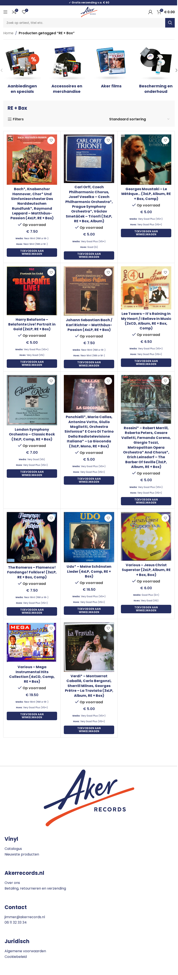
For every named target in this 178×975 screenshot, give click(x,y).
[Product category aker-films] (111, 67)
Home (8, 33)
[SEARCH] (170, 23)
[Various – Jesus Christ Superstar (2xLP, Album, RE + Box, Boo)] (146, 536)
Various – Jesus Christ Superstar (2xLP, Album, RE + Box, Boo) (146, 570)
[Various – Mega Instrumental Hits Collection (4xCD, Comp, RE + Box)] (32, 642)
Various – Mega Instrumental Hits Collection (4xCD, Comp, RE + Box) (32, 674)
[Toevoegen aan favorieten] (51, 140)
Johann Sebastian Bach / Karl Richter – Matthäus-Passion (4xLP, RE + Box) (89, 324)
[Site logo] (89, 11)
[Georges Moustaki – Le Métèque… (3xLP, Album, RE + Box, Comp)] (146, 159)
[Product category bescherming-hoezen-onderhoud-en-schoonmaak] (156, 70)
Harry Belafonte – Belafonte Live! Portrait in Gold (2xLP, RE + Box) (32, 324)
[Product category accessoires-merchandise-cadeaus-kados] (67, 70)
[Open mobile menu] (5, 12)
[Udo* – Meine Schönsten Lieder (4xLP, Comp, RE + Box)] (89, 537)
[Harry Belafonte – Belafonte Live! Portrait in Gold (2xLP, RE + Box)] (32, 290)
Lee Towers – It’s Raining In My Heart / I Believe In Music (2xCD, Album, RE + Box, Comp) (146, 321)
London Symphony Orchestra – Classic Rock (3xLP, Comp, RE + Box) (32, 434)
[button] (32, 252)
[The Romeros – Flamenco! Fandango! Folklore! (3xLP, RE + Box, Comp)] (32, 537)
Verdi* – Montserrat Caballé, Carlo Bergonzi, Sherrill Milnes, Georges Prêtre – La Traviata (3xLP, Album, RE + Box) (89, 686)
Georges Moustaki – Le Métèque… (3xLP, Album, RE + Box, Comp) (146, 193)
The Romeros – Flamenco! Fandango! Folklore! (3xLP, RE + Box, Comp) (32, 572)
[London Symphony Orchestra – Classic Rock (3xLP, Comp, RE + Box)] (32, 400)
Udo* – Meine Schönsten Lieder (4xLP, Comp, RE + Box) (89, 571)
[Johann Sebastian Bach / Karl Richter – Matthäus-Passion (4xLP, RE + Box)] (89, 291)
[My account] (150, 12)
